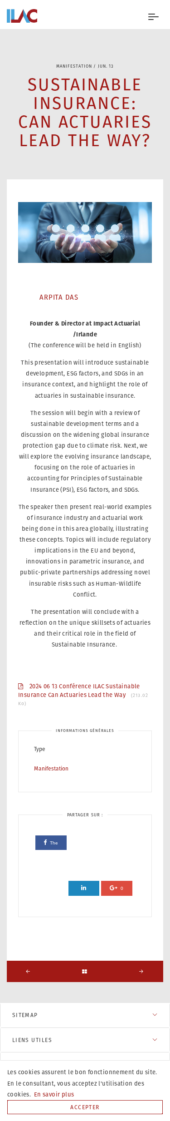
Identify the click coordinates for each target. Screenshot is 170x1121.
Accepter (85, 1107)
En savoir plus (53, 1094)
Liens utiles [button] (32, 1040)
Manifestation (51, 768)
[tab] (85, 1015)
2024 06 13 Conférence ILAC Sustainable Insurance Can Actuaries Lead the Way (83, 694)
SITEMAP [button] (25, 1015)
